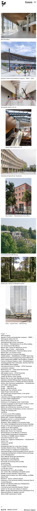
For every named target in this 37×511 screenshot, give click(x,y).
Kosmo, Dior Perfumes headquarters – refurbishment (17, 383)
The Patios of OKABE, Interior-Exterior (13, 436)
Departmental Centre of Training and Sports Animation (18, 381)
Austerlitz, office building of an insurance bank (15, 422)
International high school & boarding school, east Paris (18, 451)
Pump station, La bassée (8, 371)
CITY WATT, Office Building (9, 385)
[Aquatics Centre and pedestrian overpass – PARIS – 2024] (18, 59)
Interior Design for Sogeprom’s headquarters (15, 450)
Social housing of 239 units (9, 400)
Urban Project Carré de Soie (9, 392)
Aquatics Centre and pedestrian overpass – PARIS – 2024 (18, 337)
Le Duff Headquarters (7, 455)
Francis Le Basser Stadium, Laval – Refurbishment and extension (18, 361)
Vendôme (4, 412)
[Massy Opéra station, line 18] (18, 127)
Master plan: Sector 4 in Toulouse (11, 431)
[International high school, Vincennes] (18, 162)
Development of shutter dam (10, 458)
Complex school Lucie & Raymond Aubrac (14, 467)
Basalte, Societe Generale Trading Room (13, 473)
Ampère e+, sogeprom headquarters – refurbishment (17, 439)
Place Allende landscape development (12, 456)
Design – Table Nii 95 (7, 387)
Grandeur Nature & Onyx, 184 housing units (14, 448)
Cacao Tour (4, 441)
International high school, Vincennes (12, 342)
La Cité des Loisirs (7, 468)
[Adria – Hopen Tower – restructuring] (18, 304)
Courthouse (4, 444)
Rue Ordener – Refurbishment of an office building (16, 344)
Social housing (5, 463)
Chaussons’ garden (7, 443)
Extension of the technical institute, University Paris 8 (17, 480)
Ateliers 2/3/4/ (12, 510)
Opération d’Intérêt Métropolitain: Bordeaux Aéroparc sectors (18, 380)
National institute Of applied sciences (12, 492)
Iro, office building (6, 395)
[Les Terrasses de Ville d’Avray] (18, 236)
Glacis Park (4, 477)
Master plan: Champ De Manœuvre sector (14, 347)
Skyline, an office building (8, 485)
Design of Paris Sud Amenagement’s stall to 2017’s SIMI (18, 426)
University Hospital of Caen (9, 438)
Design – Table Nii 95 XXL (9, 388)
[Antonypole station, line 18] (18, 93)
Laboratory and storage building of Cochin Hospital (17, 397)
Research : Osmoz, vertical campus (12, 478)
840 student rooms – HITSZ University (13, 373)
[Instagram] (3, 509)
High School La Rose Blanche (10, 460)
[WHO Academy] (18, 25)
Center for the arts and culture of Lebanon (14, 489)
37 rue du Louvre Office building (10, 414)
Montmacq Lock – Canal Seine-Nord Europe (14, 369)
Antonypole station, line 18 (9, 339)
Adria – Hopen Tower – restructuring (12, 349)
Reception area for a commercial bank (13, 419)
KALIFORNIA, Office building (9, 364)
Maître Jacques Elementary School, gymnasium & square (18, 490)
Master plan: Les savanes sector (11, 352)
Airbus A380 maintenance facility (11, 494)
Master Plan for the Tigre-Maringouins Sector (15, 378)
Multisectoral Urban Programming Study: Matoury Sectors (18, 358)
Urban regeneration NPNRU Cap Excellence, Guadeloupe (18, 359)
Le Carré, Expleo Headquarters (10, 398)
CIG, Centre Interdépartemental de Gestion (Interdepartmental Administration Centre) (18, 424)
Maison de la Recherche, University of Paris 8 (15, 407)
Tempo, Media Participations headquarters (14, 434)
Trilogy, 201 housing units (9, 410)
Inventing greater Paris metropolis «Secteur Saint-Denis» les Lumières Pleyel (18, 363)
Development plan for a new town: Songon (14, 446)
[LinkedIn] (2, 509)
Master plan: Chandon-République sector (13, 417)
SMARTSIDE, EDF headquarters (10, 421)
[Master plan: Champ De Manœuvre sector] (18, 269)
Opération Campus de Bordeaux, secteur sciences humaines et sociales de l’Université (18, 409)
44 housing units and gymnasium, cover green (15, 393)
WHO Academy (5, 335)
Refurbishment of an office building (12, 470)
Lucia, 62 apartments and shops (11, 415)
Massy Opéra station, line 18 (9, 341)
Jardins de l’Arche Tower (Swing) (11, 376)
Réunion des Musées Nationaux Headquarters (15, 484)
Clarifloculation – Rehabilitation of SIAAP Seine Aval (17, 356)
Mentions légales (30, 510)
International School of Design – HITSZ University (16, 366)
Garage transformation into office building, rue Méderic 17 (18, 475)
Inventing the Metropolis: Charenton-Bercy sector (16, 351)
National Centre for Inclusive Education (13, 354)
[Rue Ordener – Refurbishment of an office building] (18, 196)
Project (3, 334)
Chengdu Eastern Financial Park (10, 375)
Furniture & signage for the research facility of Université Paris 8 (18, 404)
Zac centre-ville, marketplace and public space (15, 472)
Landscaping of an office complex (11, 429)
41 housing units (6, 465)
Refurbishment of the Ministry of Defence (14, 432)
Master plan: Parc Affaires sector (11, 390)
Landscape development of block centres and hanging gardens (18, 453)
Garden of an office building (9, 427)
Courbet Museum (6, 482)
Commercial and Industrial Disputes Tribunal (14, 487)
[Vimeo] (5, 509)
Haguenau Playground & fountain (11, 405)
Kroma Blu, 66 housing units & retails (12, 461)
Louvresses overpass (7, 368)
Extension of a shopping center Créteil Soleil (14, 402)
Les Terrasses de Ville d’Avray (10, 346)
